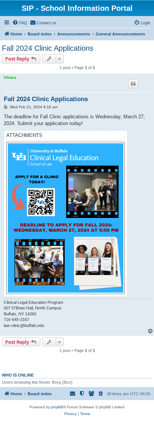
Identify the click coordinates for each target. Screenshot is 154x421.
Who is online (18, 375)
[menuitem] (19, 22)
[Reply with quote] (133, 83)
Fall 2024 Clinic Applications (47, 48)
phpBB (57, 407)
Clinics (10, 77)
